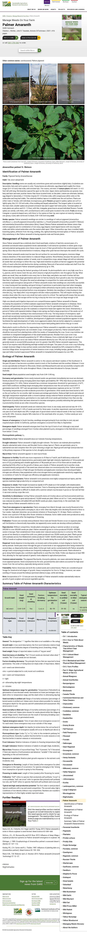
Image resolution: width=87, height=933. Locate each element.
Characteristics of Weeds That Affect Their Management (73, 648)
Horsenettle (67, 761)
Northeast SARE (36, 901)
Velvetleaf (67, 884)
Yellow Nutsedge (69, 917)
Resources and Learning (75, 9)
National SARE (36, 896)
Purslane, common (70, 848)
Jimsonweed (68, 775)
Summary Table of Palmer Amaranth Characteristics (74, 822)
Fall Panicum (68, 729)
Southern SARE (36, 903)
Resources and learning (9, 903)
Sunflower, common (71, 866)
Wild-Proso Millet (70, 906)
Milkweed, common (70, 768)
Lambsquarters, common (73, 786)
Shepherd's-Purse (70, 874)
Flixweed (66, 736)
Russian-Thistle (69, 859)
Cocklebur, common (71, 711)
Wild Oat (66, 902)
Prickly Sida (67, 841)
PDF (75, 616)
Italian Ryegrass (69, 772)
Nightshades (68, 797)
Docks (65, 721)
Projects (61, 9)
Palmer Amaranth (70, 800)
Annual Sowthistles (70, 680)
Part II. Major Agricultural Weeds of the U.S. (73, 671)
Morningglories (69, 793)
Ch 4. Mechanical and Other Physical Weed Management (74, 661)
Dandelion (67, 714)
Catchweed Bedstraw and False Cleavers (73, 699)
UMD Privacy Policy (35, 923)
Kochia (65, 782)
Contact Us (53, 904)
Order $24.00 (75, 621)
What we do (6, 896)
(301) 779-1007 (13, 43)
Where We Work (43, 9)
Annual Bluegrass (70, 676)
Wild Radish (67, 909)
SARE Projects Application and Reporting (14, 905)
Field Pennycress (69, 732)
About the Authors (70, 927)
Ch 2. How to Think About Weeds (73, 641)
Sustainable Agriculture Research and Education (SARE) (30, 919)
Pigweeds (67, 831)
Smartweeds (68, 881)
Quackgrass (67, 852)
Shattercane (68, 863)
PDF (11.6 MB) (9, 38)
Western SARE (36, 905)
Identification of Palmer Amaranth (73, 805)
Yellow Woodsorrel (70, 920)
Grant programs (7, 901)
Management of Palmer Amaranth (73, 810)
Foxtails (66, 739)
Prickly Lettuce (69, 838)
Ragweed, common (70, 856)
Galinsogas (67, 743)
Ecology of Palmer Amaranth (71, 816)
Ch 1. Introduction (70, 636)
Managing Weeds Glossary (73, 924)
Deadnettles (68, 718)
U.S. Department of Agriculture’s (28, 920)
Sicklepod (67, 877)
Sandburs (67, 870)
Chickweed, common (71, 707)
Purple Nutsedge (69, 845)
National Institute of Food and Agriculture (46, 920)
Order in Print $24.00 (29, 38)
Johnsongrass (68, 779)
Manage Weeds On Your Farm (21, 16)
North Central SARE (37, 898)
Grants (53, 9)
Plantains (66, 834)
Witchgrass (67, 913)
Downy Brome (68, 725)
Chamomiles (68, 704)
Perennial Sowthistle (71, 827)
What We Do (32, 9)
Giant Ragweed (69, 747)
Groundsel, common (71, 754)
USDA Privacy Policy (21, 923)
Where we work (7, 898)
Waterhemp (67, 888)
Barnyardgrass (69, 683)
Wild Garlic (67, 895)
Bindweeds (67, 690)
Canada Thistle (69, 694)
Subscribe (49, 883)
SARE (4, 16)
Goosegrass (68, 750)
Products (9, 16)
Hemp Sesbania (69, 757)
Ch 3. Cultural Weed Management (70, 655)
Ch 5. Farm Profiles (70, 666)
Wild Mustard (68, 899)
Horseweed (67, 764)
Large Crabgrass (69, 789)
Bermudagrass (69, 687)
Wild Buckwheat (69, 891)
